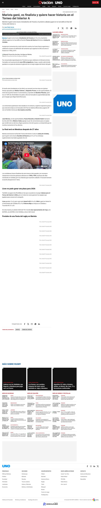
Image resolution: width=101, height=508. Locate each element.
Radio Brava (64, 481)
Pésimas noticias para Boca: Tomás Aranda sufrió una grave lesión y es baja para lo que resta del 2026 (68, 59)
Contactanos (83, 476)
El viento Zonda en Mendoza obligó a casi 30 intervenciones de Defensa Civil (18, 420)
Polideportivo (76, 6)
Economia (4, 487)
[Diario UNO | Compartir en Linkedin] (76, 28)
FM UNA (63, 479)
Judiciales (5, 484)
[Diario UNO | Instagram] (91, 466)
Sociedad (4, 479)
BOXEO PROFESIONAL (39, 395)
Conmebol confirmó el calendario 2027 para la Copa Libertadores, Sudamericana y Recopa (43, 405)
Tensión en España (64, 48)
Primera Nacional (64, 41)
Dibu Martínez (38, 425)
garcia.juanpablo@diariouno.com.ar (11, 29)
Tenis (49, 6)
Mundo (12, 395)
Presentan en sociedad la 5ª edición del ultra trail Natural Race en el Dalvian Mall (43, 420)
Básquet (54, 6)
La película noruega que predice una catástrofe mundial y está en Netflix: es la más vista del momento (68, 436)
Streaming (63, 395)
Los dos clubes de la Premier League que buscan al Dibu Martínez (42, 428)
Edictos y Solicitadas (27, 487)
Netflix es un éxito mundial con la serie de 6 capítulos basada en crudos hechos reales (68, 405)
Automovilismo (36, 6)
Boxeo (59, 6)
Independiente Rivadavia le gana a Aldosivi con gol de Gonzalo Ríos (69, 66)
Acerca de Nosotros (85, 474)
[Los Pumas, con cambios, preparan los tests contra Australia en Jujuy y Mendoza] (39, 374)
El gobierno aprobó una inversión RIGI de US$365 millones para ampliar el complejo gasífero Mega (18, 427)
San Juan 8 (64, 484)
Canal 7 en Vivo (65, 474)
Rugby (43, 6)
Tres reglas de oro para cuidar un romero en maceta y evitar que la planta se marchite (18, 412)
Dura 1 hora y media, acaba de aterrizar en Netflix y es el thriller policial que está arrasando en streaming (68, 413)
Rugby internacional (8, 382)
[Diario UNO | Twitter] (98, 466)
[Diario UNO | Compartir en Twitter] (63, 28)
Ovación (7, 9)
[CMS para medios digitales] (50, 504)
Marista (4, 38)
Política (4, 476)
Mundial (29, 6)
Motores (24, 476)
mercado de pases (64, 34)
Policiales (4, 481)
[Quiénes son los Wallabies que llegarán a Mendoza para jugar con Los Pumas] (14, 374)
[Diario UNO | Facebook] (87, 466)
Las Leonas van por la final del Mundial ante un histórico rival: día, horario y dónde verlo (43, 435)
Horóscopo (24, 474)
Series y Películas (26, 484)
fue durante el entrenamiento (67, 56)
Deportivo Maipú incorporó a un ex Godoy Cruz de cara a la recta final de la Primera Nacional (69, 44)
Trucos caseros (26, 481)
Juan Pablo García (9, 27)
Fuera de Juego (66, 6)
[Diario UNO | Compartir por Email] (67, 28)
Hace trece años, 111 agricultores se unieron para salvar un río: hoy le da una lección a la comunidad (18, 435)
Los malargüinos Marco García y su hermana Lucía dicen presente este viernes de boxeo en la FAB (43, 398)
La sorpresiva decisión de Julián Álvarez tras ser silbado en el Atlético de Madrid (68, 51)
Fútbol (23, 6)
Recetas (24, 479)
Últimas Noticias (6, 474)
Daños (12, 417)
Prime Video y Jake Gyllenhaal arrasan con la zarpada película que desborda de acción (68, 420)
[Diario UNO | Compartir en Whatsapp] (71, 28)
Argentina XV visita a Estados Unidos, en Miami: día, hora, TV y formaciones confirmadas (64, 386)
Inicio (3, 9)
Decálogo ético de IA (32, 499)
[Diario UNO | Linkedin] (94, 466)
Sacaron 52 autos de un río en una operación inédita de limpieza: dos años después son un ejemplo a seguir (18, 398)
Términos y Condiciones (20, 499)
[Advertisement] (64, 81)
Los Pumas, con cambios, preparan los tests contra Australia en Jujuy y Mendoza (37, 386)
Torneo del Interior (27, 329)
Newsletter (83, 479)
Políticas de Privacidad (7, 499)
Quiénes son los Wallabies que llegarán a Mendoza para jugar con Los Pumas (13, 386)
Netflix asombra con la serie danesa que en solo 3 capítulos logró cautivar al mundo (68, 428)
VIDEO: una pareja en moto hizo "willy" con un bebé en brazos (18, 405)
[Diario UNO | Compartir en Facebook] (58, 28)
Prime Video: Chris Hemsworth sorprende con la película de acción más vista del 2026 (68, 398)
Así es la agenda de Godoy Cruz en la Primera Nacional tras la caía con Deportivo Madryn (43, 413)
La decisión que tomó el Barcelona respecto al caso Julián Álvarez (69, 36)
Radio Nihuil (64, 476)
